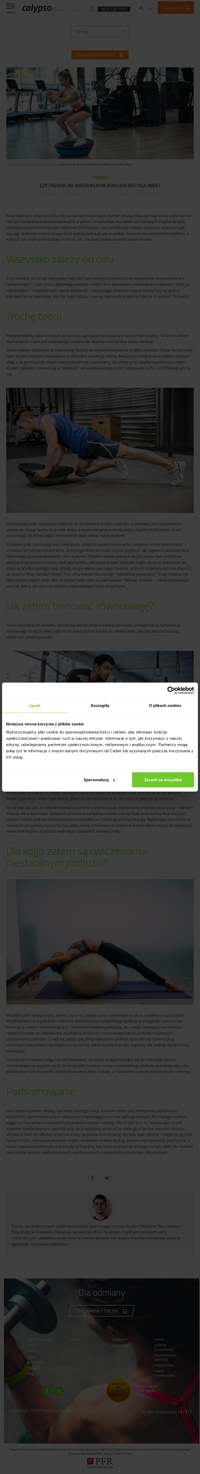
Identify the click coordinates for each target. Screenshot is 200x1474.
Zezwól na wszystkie (163, 780)
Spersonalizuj (96, 780)
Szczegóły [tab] (100, 705)
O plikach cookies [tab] (165, 705)
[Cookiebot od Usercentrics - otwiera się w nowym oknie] (171, 690)
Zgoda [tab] (35, 705)
